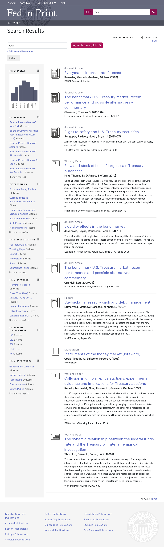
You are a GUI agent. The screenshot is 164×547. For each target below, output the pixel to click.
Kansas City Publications (58, 519)
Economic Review (19, 218)
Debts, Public (17, 388)
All (87, 12)
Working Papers (18, 227)
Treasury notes (17, 384)
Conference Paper (19, 267)
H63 (11, 353)
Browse (13, 23)
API (63, 2)
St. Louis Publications (95, 524)
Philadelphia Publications (98, 514)
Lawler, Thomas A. (19, 306)
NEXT (154, 40)
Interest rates (17, 375)
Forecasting (16, 379)
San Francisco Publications (98, 530)
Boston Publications (16, 528)
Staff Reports (17, 223)
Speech (13, 263)
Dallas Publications (55, 514)
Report (13, 253)
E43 (11, 335)
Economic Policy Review (22, 189)
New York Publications (57, 530)
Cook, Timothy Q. (19, 293)
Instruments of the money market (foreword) (102, 354)
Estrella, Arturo (18, 310)
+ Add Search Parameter (20, 51)
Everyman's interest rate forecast (92, 73)
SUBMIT (13, 57)
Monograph (16, 258)
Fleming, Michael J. (19, 284)
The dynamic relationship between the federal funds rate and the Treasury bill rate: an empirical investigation (109, 444)
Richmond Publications (97, 519)
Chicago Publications (16, 534)
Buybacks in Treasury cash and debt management (107, 302)
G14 (11, 349)
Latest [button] (49, 2)
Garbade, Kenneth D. (20, 297)
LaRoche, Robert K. (20, 315)
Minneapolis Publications (58, 524)
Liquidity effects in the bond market (94, 226)
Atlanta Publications (16, 523)
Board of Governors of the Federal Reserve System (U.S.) (23, 134)
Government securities (21, 366)
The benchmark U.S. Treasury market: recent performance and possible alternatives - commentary (102, 102)
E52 (11, 339)
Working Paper (17, 249)
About (12, 2)
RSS (38, 2)
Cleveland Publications (17, 539)
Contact (26, 2)
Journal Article (17, 244)
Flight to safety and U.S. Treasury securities (101, 132)
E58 (11, 344)
